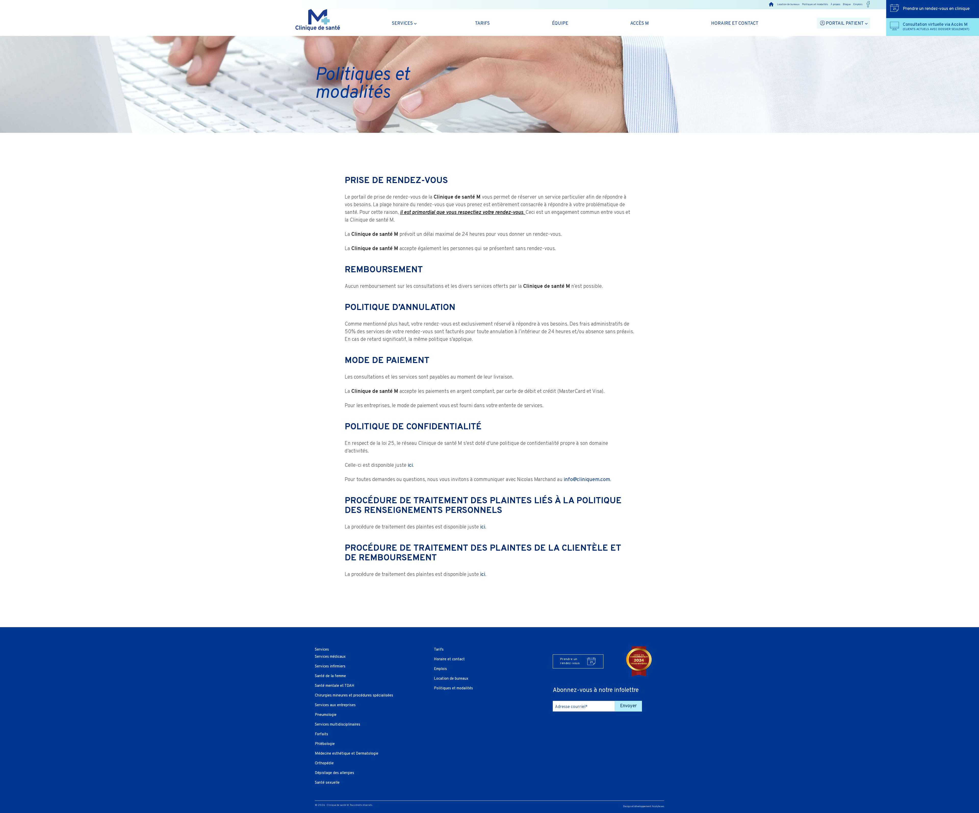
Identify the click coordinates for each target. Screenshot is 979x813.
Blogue (847, 4)
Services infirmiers (330, 666)
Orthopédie (324, 763)
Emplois (857, 4)
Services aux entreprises (335, 705)
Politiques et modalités (815, 4)
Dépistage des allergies (334, 773)
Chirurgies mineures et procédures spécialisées (354, 695)
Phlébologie (325, 744)
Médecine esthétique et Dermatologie (346, 753)
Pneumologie (326, 715)
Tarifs (482, 24)
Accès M (639, 24)
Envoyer (628, 706)
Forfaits (321, 734)
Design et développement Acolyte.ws (643, 806)
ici (410, 465)
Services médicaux (330, 656)
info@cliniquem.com (587, 479)
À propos (835, 4)
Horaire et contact (734, 24)
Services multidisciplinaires (337, 724)
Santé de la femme (330, 676)
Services (402, 24)
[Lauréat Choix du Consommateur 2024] (639, 661)
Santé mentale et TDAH (334, 685)
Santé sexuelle (327, 782)
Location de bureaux (788, 4)
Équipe (560, 24)
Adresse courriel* (571, 706)
